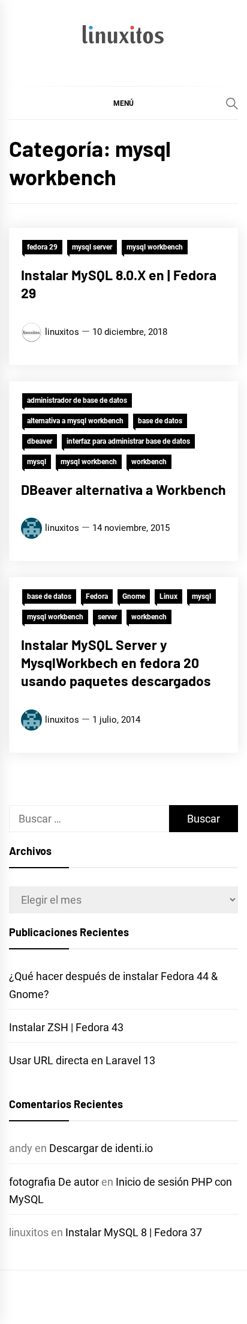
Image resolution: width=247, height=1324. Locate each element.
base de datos (160, 421)
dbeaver (39, 441)
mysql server (92, 247)
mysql (36, 462)
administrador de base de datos (77, 400)
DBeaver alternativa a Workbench (123, 489)
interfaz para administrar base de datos (128, 441)
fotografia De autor (54, 1181)
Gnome (133, 596)
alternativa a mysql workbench (75, 421)
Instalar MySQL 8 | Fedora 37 (133, 1232)
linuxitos (62, 331)
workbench (149, 462)
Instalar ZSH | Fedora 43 (66, 1027)
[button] (123, 103)
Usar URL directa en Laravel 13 (82, 1060)
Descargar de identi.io (101, 1148)
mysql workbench (154, 247)
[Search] (232, 103)
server (107, 617)
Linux (168, 596)
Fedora (97, 596)
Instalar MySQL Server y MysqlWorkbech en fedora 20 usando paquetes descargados (116, 662)
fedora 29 (42, 247)
